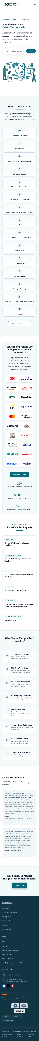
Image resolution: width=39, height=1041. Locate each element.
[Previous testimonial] (28, 783)
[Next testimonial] (34, 783)
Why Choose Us (7, 959)
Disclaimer (6, 908)
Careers (5, 946)
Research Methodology (10, 950)
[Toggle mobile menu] (35, 4)
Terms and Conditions (9, 912)
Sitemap (5, 925)
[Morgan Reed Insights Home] (12, 4)
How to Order (6, 954)
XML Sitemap (6, 929)
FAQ (3, 942)
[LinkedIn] (4, 986)
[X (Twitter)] (8, 986)
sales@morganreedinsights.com (15, 963)
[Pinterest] (12, 986)
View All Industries (18, 324)
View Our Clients (19, 474)
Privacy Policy (6, 917)
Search (31, 51)
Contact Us (19, 885)
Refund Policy (7, 921)
